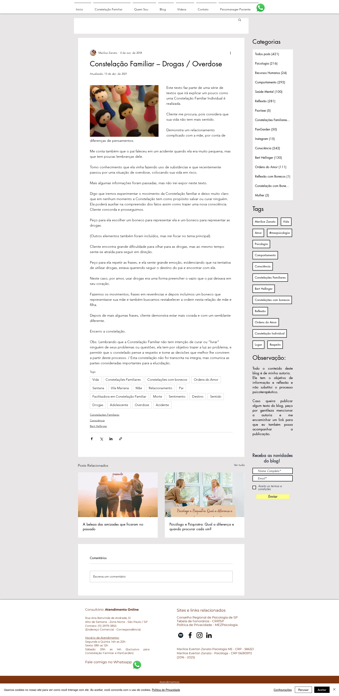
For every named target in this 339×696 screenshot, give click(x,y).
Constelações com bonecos (167, 380)
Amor (258, 233)
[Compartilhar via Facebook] (92, 439)
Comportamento (265, 255)
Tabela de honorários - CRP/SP (200, 621)
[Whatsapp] (260, 8)
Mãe (139, 388)
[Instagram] (199, 635)
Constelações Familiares (123, 380)
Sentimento (177, 396)
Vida (95, 380)
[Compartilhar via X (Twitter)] (101, 439)
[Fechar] (334, 690)
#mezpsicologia (279, 233)
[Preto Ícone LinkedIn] (209, 635)
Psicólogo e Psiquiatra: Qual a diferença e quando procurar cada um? (202, 526)
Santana (98, 388)
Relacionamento (160, 388)
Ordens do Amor (206, 380)
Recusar (303, 690)
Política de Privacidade (166, 690)
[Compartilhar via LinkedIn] (111, 439)
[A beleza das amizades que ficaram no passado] (118, 494)
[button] (239, 19)
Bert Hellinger (98, 426)
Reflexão (260, 311)
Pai (181, 388)
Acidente (162, 405)
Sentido (215, 396)
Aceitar (322, 690)
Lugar (258, 344)
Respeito (275, 344)
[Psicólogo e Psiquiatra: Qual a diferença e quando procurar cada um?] (204, 494)
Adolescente (119, 405)
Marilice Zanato (265, 221)
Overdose (142, 405)
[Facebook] (190, 635)
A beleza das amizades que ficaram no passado (113, 526)
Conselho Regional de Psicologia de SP (207, 617)
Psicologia (261, 244)
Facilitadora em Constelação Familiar (119, 396)
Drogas (97, 405)
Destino (197, 396)
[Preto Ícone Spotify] (181, 635)
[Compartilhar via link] (120, 439)
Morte (157, 396)
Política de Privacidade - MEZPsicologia (207, 625)
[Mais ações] (230, 52)
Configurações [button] (283, 690)
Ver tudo (239, 465)
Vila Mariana (120, 388)
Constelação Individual (269, 333)
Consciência (97, 420)
